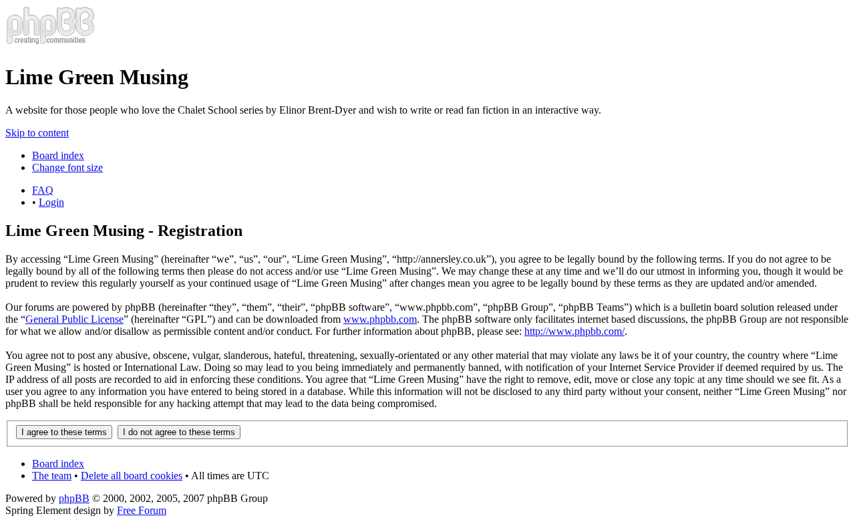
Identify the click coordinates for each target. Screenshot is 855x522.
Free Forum (141, 510)
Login (51, 202)
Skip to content (37, 132)
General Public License (74, 319)
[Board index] (50, 44)
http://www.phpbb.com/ (574, 331)
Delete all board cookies (131, 475)
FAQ (42, 190)
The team (51, 475)
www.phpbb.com (380, 319)
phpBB (74, 498)
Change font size (67, 167)
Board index (58, 155)
